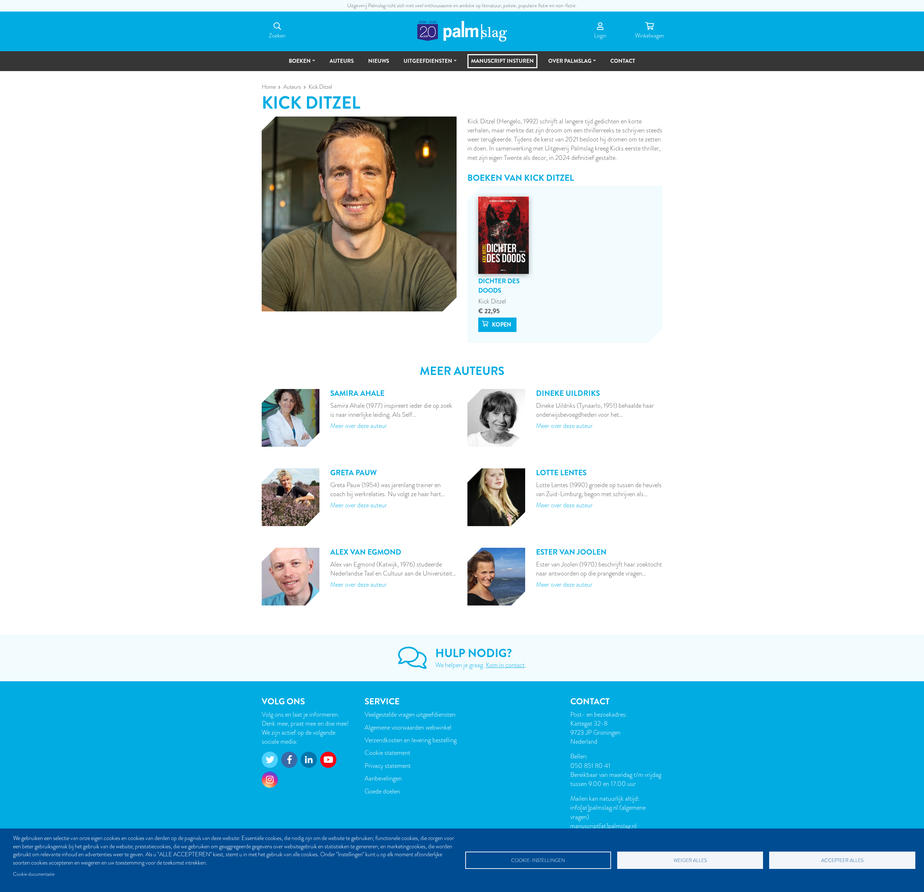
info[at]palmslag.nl (594, 807)
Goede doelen (382, 791)
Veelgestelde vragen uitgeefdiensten (410, 714)
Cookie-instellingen (538, 860)
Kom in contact (505, 664)
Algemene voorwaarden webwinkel (408, 727)
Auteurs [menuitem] (342, 61)
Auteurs (292, 87)
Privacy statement (388, 765)
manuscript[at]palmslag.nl (603, 825)
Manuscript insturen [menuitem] (502, 61)
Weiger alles (690, 860)
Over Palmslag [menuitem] (567, 64)
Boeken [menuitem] (296, 64)
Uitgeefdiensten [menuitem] (424, 64)
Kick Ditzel (492, 301)
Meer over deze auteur (358, 425)
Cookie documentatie (34, 874)
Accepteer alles (842, 860)
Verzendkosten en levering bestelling (411, 739)
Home (269, 87)
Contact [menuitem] (622, 61)
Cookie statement (387, 752)
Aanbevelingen (383, 778)
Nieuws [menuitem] (378, 61)
